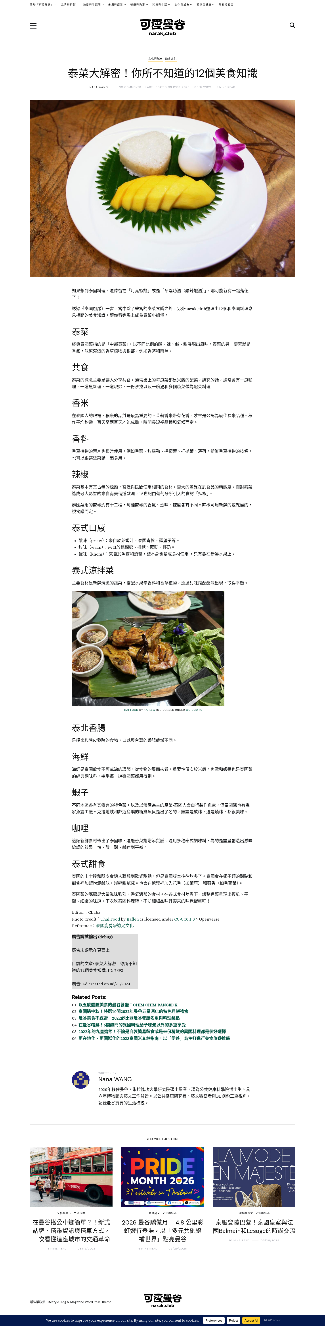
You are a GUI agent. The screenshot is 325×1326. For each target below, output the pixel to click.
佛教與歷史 (246, 1213)
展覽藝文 (154, 1213)
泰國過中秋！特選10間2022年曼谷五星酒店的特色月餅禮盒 (133, 1011)
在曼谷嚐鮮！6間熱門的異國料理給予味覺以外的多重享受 (132, 1025)
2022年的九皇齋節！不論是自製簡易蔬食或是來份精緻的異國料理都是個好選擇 (152, 1031)
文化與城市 (155, 59)
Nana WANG (99, 87)
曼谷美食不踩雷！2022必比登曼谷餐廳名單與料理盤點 (129, 1018)
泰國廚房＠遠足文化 (115, 926)
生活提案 (80, 1213)
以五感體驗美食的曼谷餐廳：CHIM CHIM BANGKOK (127, 1005)
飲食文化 (171, 59)
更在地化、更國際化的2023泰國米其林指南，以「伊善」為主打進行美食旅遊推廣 (154, 1038)
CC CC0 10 (194, 710)
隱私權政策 (37, 1302)
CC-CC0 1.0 (184, 919)
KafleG (149, 710)
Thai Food (130, 710)
